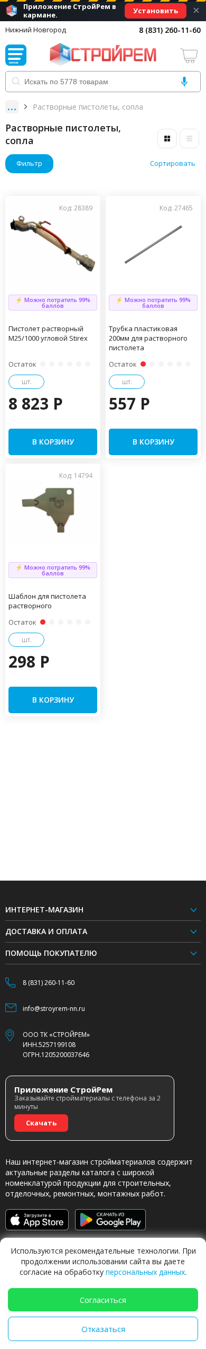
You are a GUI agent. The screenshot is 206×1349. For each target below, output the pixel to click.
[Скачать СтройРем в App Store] (37, 1219)
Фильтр (29, 163)
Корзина (190, 55)
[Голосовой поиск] (184, 81)
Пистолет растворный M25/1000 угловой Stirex (48, 333)
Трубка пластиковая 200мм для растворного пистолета (148, 338)
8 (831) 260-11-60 (170, 30)
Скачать (41, 1123)
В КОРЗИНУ (53, 442)
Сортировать (172, 163)
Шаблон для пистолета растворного (47, 600)
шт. (27, 381)
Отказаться (103, 1329)
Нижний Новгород (35, 29)
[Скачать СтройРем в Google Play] (110, 1219)
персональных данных (145, 1272)
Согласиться (103, 1299)
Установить (155, 10)
